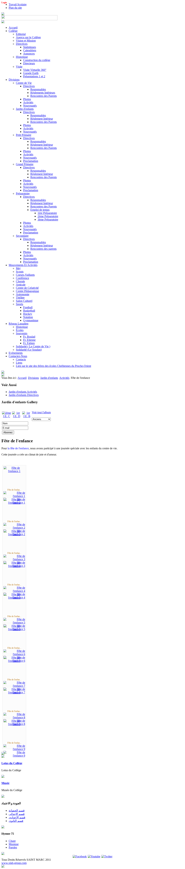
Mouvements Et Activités (23, 265)
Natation (28, 317)
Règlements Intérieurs (42, 92)
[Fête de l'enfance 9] (14, 724)
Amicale (20, 284)
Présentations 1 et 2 (34, 76)
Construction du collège (36, 60)
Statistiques (29, 47)
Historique (22, 56)
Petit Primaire (23, 134)
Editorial (21, 34)
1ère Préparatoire (47, 213)
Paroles (13, 847)
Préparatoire (23, 193)
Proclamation (30, 160)
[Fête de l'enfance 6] (14, 629)
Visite (19, 66)
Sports (19, 304)
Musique (14, 844)
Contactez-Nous (18, 356)
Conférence (22, 278)
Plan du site (15, 7)
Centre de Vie (24, 82)
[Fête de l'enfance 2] (14, 502)
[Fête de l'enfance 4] (14, 566)
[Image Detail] (14, 496)
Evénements (16, 352)
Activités (28, 102)
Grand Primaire (24, 164)
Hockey (27, 313)
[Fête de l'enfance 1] (14, 471)
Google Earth (30, 73)
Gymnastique (30, 320)
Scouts (19, 271)
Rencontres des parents (43, 248)
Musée (5, 783)
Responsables (38, 89)
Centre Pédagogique (27, 291)
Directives (21, 43)
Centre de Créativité (27, 287)
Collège (13, 30)
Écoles (19, 330)
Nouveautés (30, 105)
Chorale (20, 281)
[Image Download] (14, 755)
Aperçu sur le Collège (28, 37)
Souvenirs (21, 333)
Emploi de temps (40, 209)
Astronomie (22, 294)
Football (28, 307)
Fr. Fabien (29, 343)
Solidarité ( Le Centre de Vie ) (33, 346)
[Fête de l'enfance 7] (14, 660)
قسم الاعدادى (17, 817)
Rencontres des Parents (43, 95)
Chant (12, 840)
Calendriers (29, 50)
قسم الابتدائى (17, 814)
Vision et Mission (26, 40)
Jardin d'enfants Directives (24, 395)
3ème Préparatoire (48, 219)
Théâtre (20, 297)
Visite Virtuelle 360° (34, 69)
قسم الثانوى (16, 820)
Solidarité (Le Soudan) (29, 349)
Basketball (29, 310)
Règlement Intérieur (41, 118)
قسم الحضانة (17, 810)
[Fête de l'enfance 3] (14, 534)
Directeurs (29, 63)
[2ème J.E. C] (6, 416)
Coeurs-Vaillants (25, 274)
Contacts (21, 359)
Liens (19, 362)
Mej (18, 268)
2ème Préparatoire (48, 216)
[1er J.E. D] (16, 416)
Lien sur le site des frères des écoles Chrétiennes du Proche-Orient (53, 365)
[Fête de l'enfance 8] (14, 692)
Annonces (29, 53)
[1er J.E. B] (26, 416)
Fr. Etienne (29, 339)
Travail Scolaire (18, 4)
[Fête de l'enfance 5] (14, 597)
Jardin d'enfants (25, 108)
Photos (27, 99)
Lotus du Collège (11, 763)
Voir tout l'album (41, 412)
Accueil (13, 27)
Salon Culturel (24, 300)
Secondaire (22, 235)
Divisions (14, 79)
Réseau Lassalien (18, 323)
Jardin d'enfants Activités (23, 391)
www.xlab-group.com (14, 862)
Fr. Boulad (29, 336)
